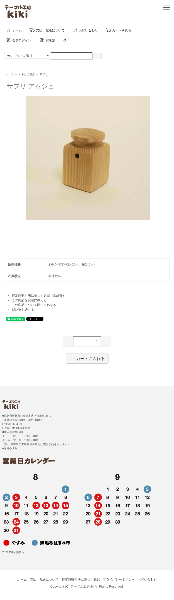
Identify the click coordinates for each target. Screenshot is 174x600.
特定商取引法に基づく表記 (81, 579)
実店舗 (50, 40)
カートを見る (121, 30)
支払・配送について (50, 30)
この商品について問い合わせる (34, 305)
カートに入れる (90, 358)
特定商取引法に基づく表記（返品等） (39, 295)
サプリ (44, 74)
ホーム (17, 30)
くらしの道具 (27, 74)
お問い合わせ (88, 30)
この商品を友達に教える (29, 300)
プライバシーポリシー (119, 579)
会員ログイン (21, 40)
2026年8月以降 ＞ (13, 552)
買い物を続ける (23, 309)
